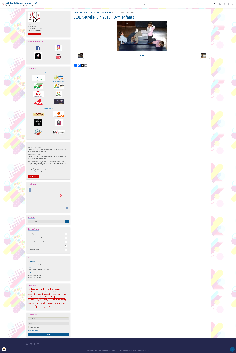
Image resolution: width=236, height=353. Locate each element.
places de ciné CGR (33, 299)
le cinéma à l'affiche (48, 297)
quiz (35, 307)
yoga (45, 307)
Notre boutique (176, 4)
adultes (39, 291)
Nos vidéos (196, 4)
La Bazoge (40, 307)
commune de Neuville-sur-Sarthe (57, 299)
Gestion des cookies (143, 350)
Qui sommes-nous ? (135, 4)
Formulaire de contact (34, 34)
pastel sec (45, 291)
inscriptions (31, 303)
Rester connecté (34, 327)
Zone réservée (206, 4)
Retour (142, 55)
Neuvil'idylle (62, 303)
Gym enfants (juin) (106, 12)
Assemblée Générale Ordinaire (56, 291)
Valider (48, 334)
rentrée (30, 307)
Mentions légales (92, 350)
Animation (46, 289)
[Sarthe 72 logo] (38, 86)
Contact (156, 4)
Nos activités (165, 4)
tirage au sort (38, 294)
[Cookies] (4, 349)
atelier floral (35, 289)
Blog (150, 4)
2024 (41, 289)
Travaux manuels (48, 250)
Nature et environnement (48, 242)
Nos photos (186, 4)
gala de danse (31, 291)
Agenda (145, 4)
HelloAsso (31, 297)
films (65, 294)
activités (60, 294)
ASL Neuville (41, 303)
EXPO (56, 303)
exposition (46, 294)
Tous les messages (33, 176)
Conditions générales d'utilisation (107, 350)
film (29, 289)
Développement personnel (48, 234)
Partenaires (48, 246)
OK (67, 221)
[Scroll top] (232, 349)
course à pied (38, 297)
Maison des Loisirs (55, 289)
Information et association (48, 238)
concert (57, 297)
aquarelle (50, 303)
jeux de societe (43, 299)
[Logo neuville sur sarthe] (38, 78)
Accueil (126, 4)
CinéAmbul (53, 294)
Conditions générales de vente (127, 350)
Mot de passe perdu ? (33, 330)
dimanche (30, 294)
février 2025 (52, 307)
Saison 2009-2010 (94, 12)
